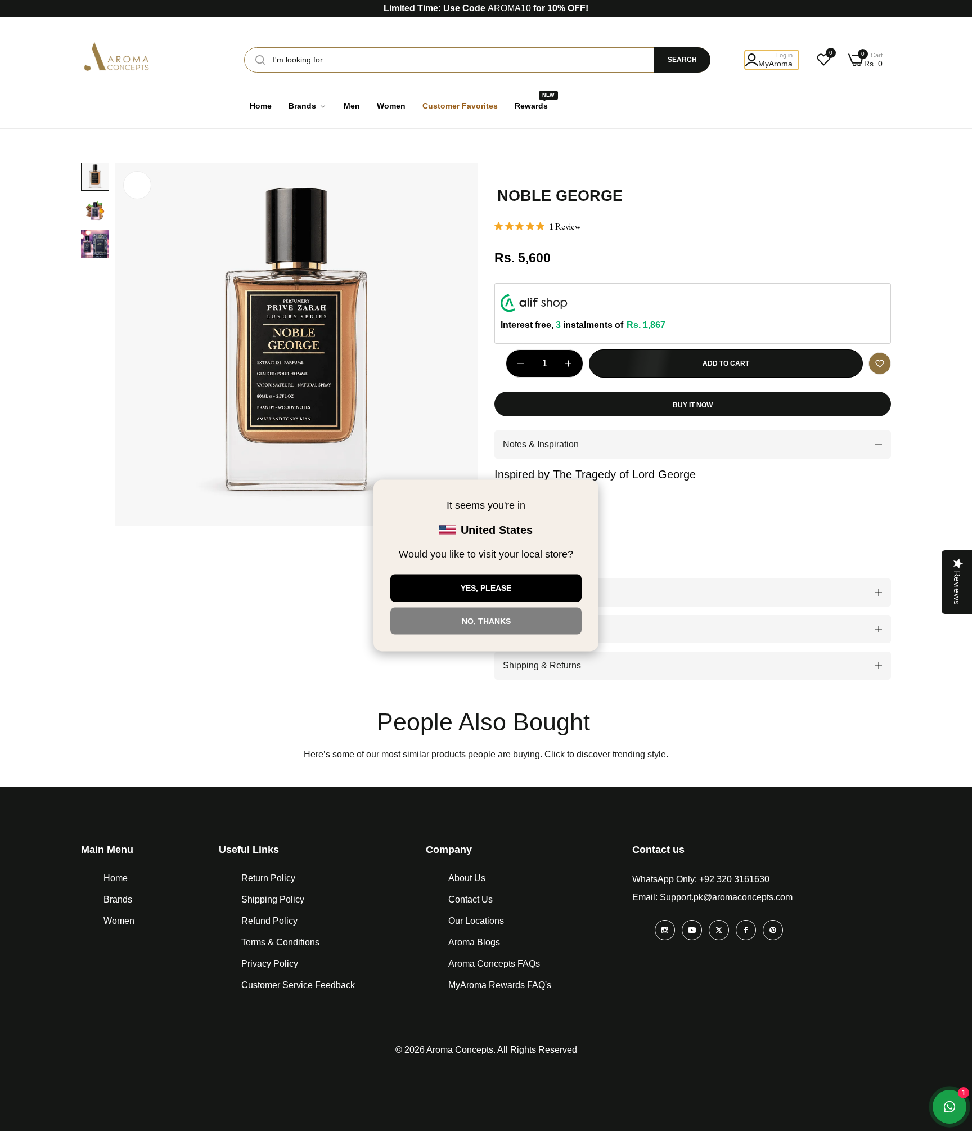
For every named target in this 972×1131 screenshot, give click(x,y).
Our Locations (476, 921)
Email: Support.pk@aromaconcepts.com (712, 897)
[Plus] (568, 363)
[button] (879, 363)
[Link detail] (665, 930)
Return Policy (268, 878)
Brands (118, 899)
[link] (307, 106)
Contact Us (470, 899)
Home (116, 878)
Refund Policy (269, 921)
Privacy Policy (269, 963)
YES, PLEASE (486, 588)
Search (682, 60)
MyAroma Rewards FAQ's (499, 985)
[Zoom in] (137, 185)
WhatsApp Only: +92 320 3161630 (701, 879)
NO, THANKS (486, 620)
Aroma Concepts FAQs (494, 963)
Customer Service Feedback (298, 985)
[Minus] (520, 363)
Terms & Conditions (280, 942)
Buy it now (693, 405)
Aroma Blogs (474, 942)
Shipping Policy (272, 899)
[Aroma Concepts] (117, 60)
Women (119, 921)
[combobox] (477, 60)
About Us (466, 878)
